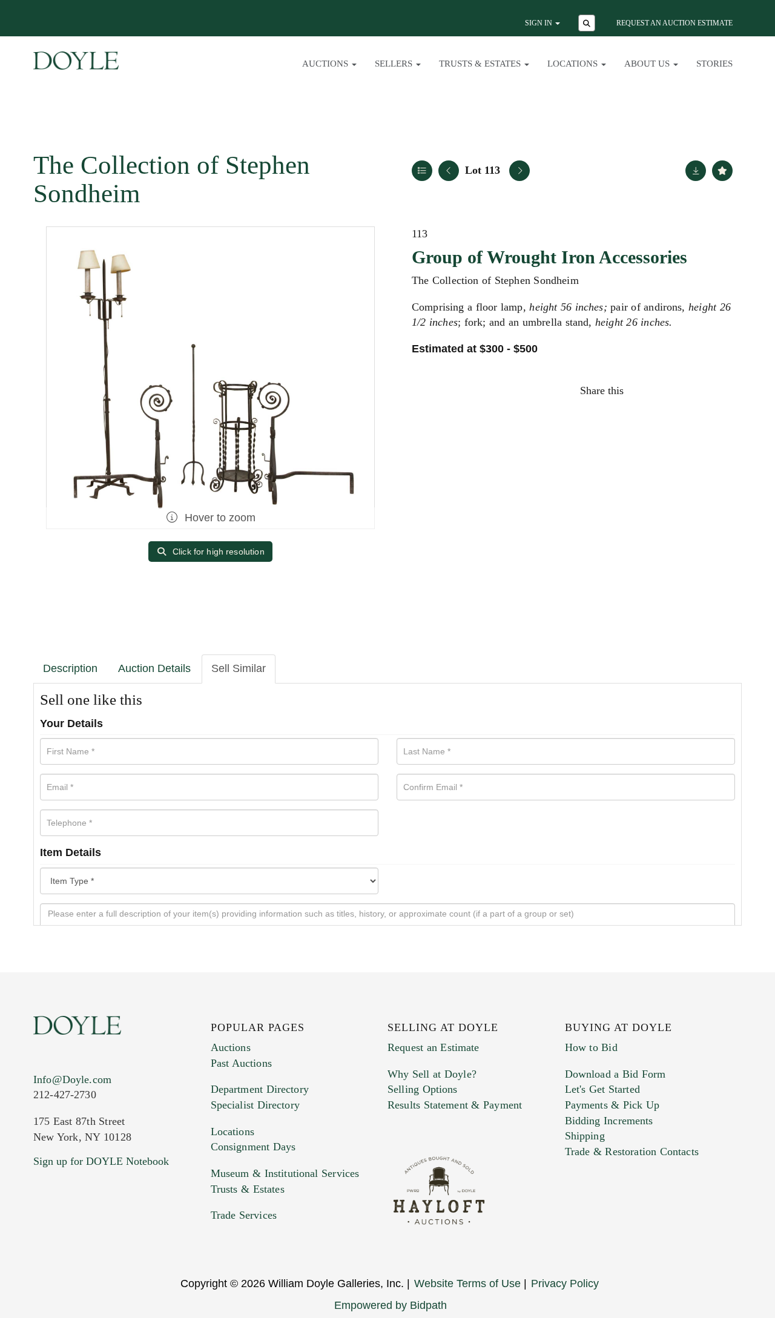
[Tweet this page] (670, 390)
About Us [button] (648, 63)
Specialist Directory (255, 1105)
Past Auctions (241, 1063)
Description (70, 668)
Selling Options (423, 1089)
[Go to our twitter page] (70, 1235)
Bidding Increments (609, 1121)
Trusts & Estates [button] (481, 63)
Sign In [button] (539, 23)
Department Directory (260, 1089)
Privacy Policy (565, 1283)
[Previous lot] (448, 170)
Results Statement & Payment (455, 1105)
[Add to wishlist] (722, 170)
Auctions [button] (326, 63)
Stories (714, 63)
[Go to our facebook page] (44, 1235)
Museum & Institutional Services (285, 1173)
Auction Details (154, 668)
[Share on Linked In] (695, 390)
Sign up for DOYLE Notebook (101, 1161)
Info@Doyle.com (72, 1079)
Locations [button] (573, 63)
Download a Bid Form (615, 1074)
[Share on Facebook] (644, 390)
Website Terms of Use (467, 1283)
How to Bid (591, 1047)
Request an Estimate (434, 1047)
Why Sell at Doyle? (432, 1074)
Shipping (585, 1136)
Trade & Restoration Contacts (632, 1151)
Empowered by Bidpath (390, 1305)
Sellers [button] (395, 63)
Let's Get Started (602, 1089)
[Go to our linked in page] (96, 1235)
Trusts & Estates (248, 1189)
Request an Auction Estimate (674, 23)
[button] (588, 24)
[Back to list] (422, 170)
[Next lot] (519, 170)
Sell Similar (238, 668)
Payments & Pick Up (612, 1105)
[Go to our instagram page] (721, 390)
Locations (232, 1131)
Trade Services (244, 1215)
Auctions (231, 1047)
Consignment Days (253, 1147)
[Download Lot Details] (695, 170)
